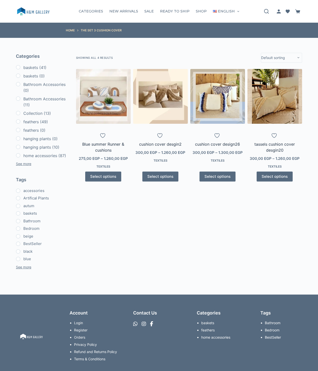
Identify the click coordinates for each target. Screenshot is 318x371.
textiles (103, 166)
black (28, 251)
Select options (103, 176)
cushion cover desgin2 (160, 144)
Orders (79, 337)
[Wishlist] (287, 11)
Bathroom (31, 221)
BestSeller (32, 243)
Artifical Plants (36, 198)
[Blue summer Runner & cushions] (103, 96)
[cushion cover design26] (217, 96)
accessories (33, 190)
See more (23, 164)
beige (28, 236)
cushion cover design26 (217, 144)
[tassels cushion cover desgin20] (274, 96)
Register (80, 330)
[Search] (266, 11)
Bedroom (31, 228)
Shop (201, 11)
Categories (91, 11)
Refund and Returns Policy (95, 352)
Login (78, 323)
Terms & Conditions (89, 359)
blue (27, 258)
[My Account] (278, 11)
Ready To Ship (175, 11)
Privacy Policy (85, 344)
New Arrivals (123, 11)
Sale (149, 11)
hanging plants (37, 138)
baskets (30, 67)
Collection (32, 113)
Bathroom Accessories (44, 84)
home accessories (40, 155)
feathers (31, 121)
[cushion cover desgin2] (160, 96)
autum (28, 205)
